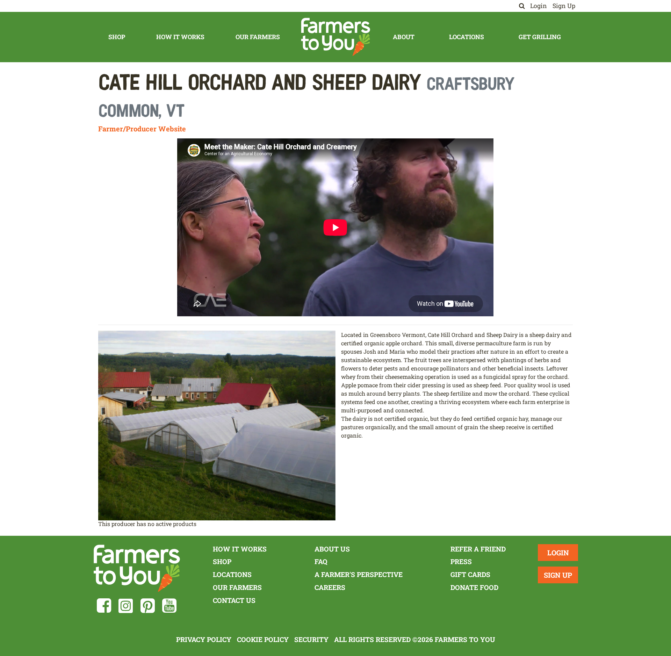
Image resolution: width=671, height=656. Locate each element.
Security (311, 639)
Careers (330, 587)
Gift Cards (470, 574)
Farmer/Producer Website (142, 128)
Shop (116, 37)
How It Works (180, 37)
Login (538, 6)
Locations (466, 37)
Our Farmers (258, 37)
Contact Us (234, 600)
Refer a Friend (478, 549)
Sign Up (564, 6)
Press (461, 561)
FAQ (321, 561)
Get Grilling (540, 37)
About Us (332, 549)
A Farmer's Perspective (359, 574)
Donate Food (474, 587)
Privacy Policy (203, 639)
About (403, 37)
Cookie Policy (263, 639)
